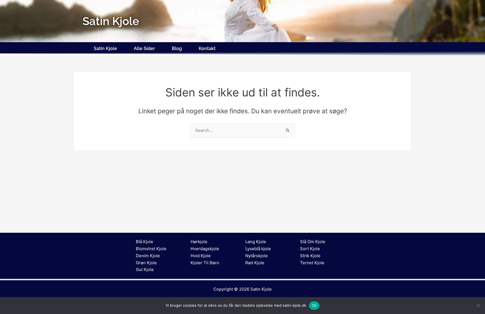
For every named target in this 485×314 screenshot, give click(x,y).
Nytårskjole (256, 255)
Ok (314, 305)
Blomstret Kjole (151, 248)
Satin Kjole (105, 48)
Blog (177, 48)
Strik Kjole (310, 255)
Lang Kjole (255, 241)
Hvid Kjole (201, 255)
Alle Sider (144, 48)
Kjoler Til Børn (205, 262)
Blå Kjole (144, 241)
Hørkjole (199, 241)
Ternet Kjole (312, 262)
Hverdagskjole (205, 248)
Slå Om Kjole (312, 241)
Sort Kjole (310, 248)
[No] (478, 305)
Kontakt (207, 48)
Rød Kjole (254, 262)
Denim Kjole (148, 255)
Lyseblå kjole (258, 248)
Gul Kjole (145, 269)
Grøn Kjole (146, 262)
